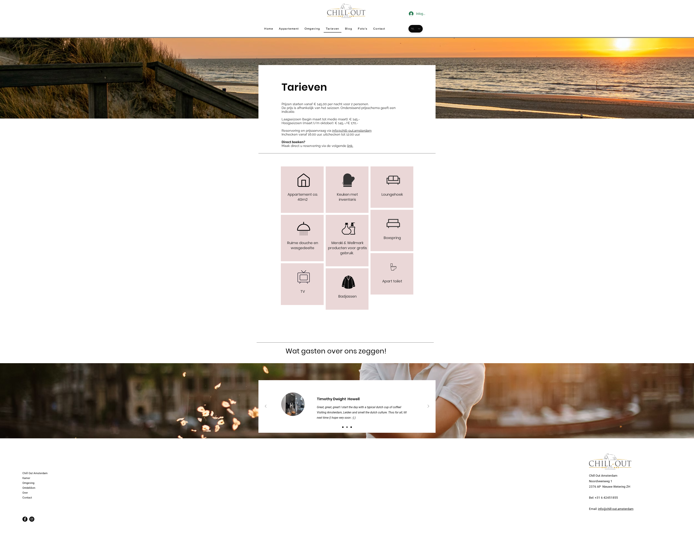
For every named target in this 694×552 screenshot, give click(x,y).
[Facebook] (24, 519)
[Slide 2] (347, 427)
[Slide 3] (351, 427)
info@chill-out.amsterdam (352, 130)
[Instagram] (31, 519)
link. (350, 146)
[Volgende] (428, 406)
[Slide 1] (343, 427)
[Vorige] (265, 406)
